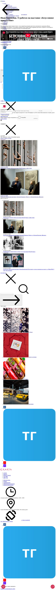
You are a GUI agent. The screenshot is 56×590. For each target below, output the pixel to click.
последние (3, 139)
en (1, 82)
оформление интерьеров (9, 483)
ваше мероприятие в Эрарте (12, 15)
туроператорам (6, 482)
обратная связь (6, 480)
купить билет (4, 118)
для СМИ (5, 476)
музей (4, 3)
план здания (10, 521)
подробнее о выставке (6, 42)
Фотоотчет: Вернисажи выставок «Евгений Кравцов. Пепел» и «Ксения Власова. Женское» (24, 235)
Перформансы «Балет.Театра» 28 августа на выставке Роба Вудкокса (19, 251)
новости (5, 474)
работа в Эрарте (7, 475)
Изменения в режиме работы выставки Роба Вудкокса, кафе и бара (18, 217)
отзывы (5, 481)
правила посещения (5, 588)
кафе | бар (5, 21)
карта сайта (12, 588)
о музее (9, 138)
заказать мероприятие (8, 485)
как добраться (4, 521)
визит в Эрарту (4, 138)
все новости (3, 272)
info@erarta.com (4, 116)
